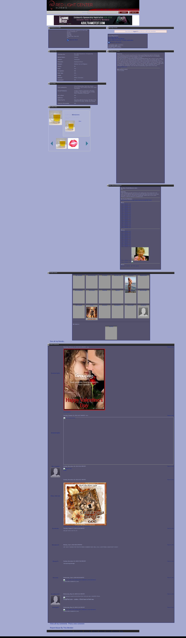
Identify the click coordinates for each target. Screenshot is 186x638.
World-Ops (95, 631)
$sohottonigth (143, 290)
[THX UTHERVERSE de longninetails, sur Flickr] (118, 464)
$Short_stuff (130, 305)
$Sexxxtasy (92, 290)
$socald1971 (117, 305)
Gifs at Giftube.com (122, 66)
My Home (98, 9)
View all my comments (58, 624)
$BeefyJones (76, 114)
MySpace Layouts (125, 265)
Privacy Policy (87, 631)
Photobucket (87, 526)
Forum (126, 9)
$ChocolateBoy (79, 290)
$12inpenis (143, 305)
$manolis (104, 290)
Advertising (108, 631)
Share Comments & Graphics (70, 526)
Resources (102, 631)
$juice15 (117, 290)
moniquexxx (130, 275)
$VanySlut (104, 305)
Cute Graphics (67, 412)
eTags (64, 470)
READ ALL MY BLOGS (116, 42)
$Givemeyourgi (91, 275)
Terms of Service (78, 631)
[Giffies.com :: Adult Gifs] (132, 262)
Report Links (170, 347)
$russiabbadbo (130, 290)
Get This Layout (135, 265)
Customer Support (68, 631)
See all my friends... (57, 341)
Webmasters (115, 631)
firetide (91, 305)
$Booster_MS (117, 275)
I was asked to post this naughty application (120, 40)
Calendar (116, 9)
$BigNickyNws (143, 275)
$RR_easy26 (79, 305)
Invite (111, 9)
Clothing (122, 9)
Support (131, 9)
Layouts (81, 526)
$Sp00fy (111, 326)
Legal (121, 631)
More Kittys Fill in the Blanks (116, 38)
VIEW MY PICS (73, 40)
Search (107, 9)
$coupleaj (104, 275)
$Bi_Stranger (79, 275)
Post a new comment (76, 624)
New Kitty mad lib (113, 37)
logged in (135, 31)
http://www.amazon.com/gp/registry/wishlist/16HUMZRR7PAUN (136, 200)
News (103, 9)
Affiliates (136, 9)
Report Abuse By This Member (61, 628)
